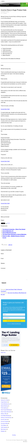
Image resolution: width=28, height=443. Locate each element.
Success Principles (4, 421)
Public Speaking (4, 407)
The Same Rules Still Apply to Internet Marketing (14, 234)
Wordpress (3, 431)
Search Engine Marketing (5, 409)
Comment (3, 268)
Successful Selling (4, 423)
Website (3, 263)
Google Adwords (4, 402)
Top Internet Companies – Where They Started (14, 229)
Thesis (25, 440)
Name (2, 253)
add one (10, 244)
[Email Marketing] (14, 375)
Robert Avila (3, 352)
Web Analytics (3, 429)
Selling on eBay (4, 413)
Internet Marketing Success (9, 232)
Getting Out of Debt (4, 400)
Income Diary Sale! (5, 109)
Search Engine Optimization (6, 411)
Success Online (4, 419)
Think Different (3, 425)
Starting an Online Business (6, 417)
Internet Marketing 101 (8, 231)
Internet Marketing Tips (5, 404)
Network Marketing (4, 405)
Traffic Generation (4, 427)
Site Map (14, 435)
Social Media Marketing (5, 415)
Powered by (14, 323)
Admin (25, 441)
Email (2, 258)
